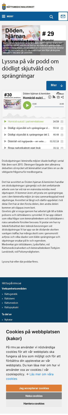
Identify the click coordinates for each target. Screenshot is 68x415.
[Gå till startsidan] (18, 6)
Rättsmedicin (11, 303)
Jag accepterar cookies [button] (34, 388)
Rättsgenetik (11, 294)
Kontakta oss (62, 16)
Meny (10, 16)
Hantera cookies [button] (34, 403)
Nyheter (8, 320)
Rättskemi (10, 299)
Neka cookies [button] (34, 395)
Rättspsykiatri (11, 307)
